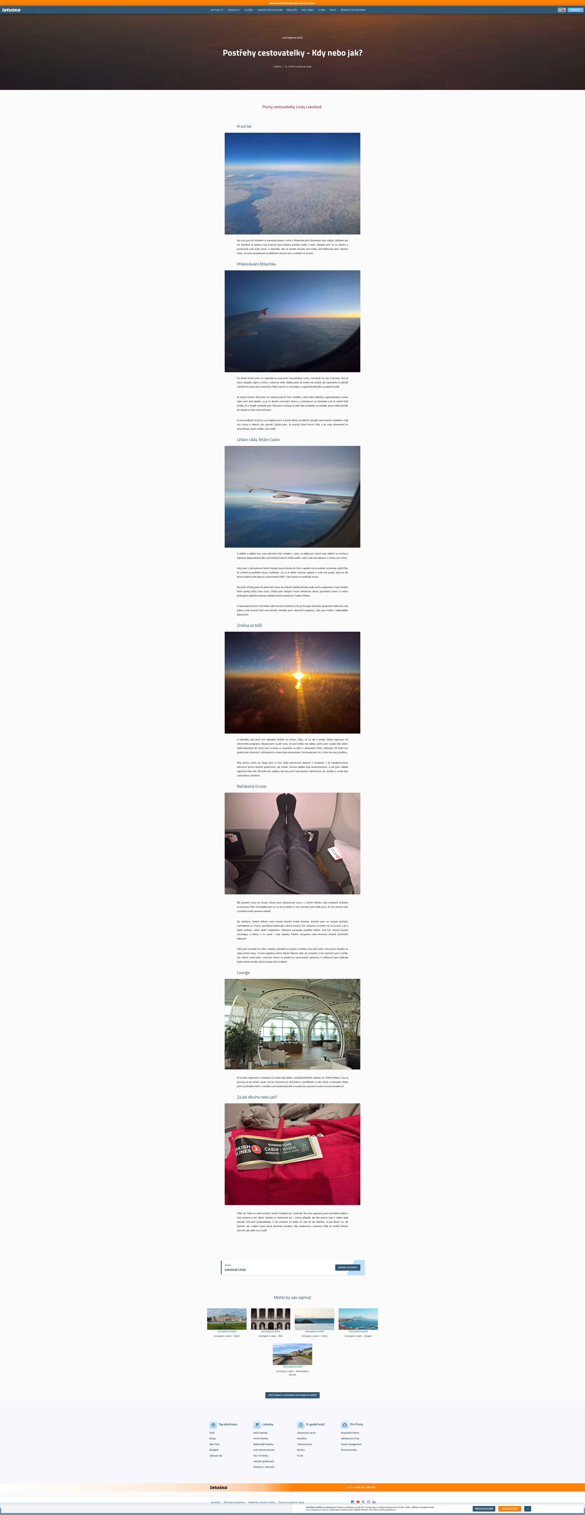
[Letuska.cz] (11, 10)
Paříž (212, 1433)
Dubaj (212, 1438)
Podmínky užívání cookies (261, 1502)
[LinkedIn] (374, 1502)
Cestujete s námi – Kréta (314, 1336)
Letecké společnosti (263, 1461)
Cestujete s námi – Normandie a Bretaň (292, 1372)
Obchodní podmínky (234, 1502)
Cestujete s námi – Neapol (358, 1336)
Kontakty (302, 1438)
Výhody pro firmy (350, 1438)
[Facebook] (352, 1502)
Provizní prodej (349, 1450)
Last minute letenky (263, 1450)
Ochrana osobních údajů (291, 1502)
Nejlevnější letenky (263, 1444)
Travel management (351, 1444)
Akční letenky (260, 1433)
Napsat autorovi (347, 1267)
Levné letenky (260, 1438)
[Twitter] (363, 1502)
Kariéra (301, 1450)
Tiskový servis (304, 1444)
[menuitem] (217, 10)
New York (214, 1444)
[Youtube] (358, 1502)
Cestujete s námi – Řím (271, 1336)
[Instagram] (368, 1502)
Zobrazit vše (215, 1455)
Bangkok (213, 1450)
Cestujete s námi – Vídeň (227, 1336)
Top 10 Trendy (260, 1455)
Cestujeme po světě (226, 1331)
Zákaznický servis (306, 1433)
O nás (300, 1455)
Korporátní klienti (350, 1433)
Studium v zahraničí (263, 1467)
